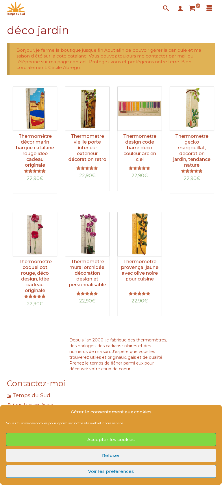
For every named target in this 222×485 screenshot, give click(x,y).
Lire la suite (35, 189)
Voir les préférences (111, 471)
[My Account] (180, 8)
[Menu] (209, 8)
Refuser (111, 455)
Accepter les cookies (111, 439)
